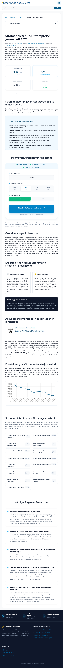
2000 (26, 188)
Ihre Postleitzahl (15, 173)
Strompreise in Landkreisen (41, 632)
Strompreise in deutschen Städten (43, 630)
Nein (43, 199)
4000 (48, 188)
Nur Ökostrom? (15, 195)
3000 (37, 188)
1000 (14, 188)
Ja (20, 199)
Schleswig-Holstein (10, 45)
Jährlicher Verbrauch (17, 183)
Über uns (5, 650)
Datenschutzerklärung (8, 652)
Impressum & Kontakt (8, 655)
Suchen (57, 8)
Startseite (12, 17)
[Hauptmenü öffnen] (59, 3)
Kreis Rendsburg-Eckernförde (35, 43)
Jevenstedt (19, 43)
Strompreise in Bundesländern (42, 635)
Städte (19, 17)
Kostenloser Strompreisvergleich (42, 637)
